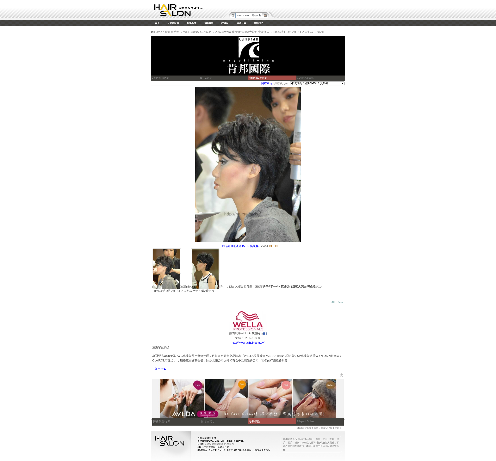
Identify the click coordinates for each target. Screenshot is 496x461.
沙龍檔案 (208, 23)
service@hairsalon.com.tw (220, 444)
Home (157, 31)
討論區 (225, 23)
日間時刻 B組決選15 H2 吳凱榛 (293, 31)
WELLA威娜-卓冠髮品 (197, 31)
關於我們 (258, 23)
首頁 (157, 23)
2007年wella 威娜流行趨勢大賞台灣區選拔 (242, 31)
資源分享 (241, 23)
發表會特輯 (173, 23)
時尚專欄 (191, 23)
